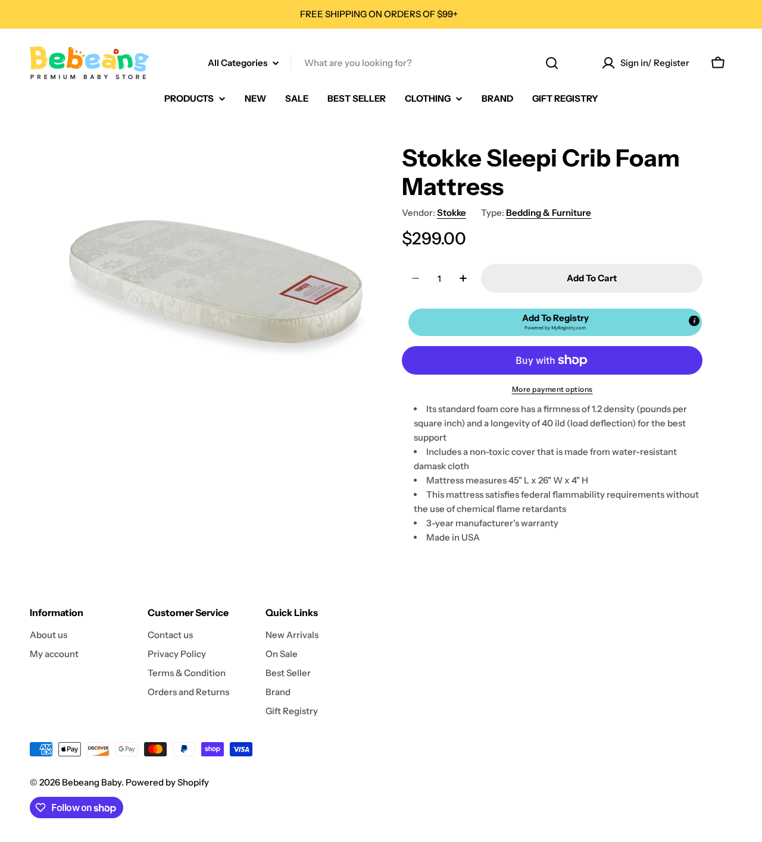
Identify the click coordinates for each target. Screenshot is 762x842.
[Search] (552, 63)
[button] (555, 322)
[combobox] (381, 63)
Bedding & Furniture (548, 212)
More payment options (552, 389)
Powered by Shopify (167, 782)
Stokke (451, 212)
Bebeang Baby (91, 782)
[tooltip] (694, 321)
